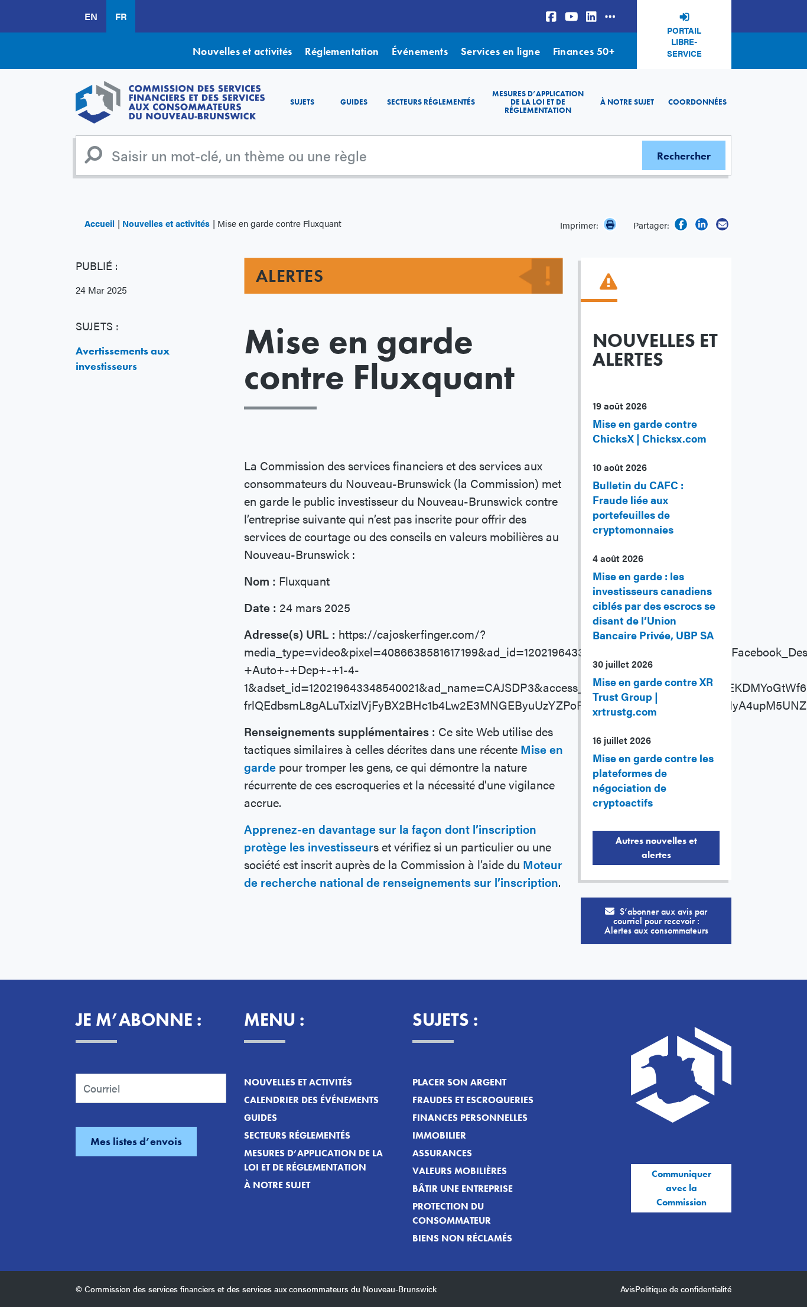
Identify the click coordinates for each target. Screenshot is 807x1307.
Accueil (99, 223)
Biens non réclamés (462, 1238)
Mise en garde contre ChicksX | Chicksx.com (650, 431)
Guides (353, 102)
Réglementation (342, 51)
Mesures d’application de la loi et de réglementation (538, 102)
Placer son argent (459, 1082)
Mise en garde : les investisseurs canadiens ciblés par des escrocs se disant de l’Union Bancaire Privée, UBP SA (654, 605)
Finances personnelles (470, 1117)
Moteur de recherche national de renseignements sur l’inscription (403, 873)
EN (90, 16)
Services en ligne (501, 51)
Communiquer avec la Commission (681, 1188)
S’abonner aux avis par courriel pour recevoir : (656, 921)
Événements (420, 51)
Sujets (302, 102)
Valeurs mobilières (459, 1171)
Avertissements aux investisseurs (123, 358)
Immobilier (439, 1135)
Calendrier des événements (311, 1100)
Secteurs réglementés (431, 102)
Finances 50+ (583, 51)
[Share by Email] (722, 224)
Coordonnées (697, 102)
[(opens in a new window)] (551, 16)
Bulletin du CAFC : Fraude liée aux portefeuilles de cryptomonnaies (638, 507)
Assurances (442, 1153)
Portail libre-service (684, 41)
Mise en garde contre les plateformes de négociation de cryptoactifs (653, 779)
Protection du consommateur (451, 1213)
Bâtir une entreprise (462, 1188)
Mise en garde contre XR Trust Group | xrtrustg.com (653, 696)
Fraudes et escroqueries (472, 1100)
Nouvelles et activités (242, 51)
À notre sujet (627, 102)
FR (120, 16)
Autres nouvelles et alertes (656, 847)
